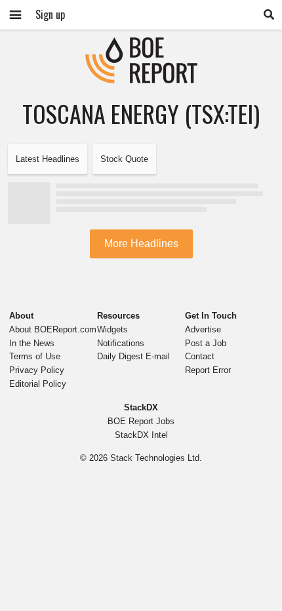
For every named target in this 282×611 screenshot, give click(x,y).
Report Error (208, 370)
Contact (199, 356)
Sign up (50, 14)
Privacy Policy (36, 370)
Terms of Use (34, 356)
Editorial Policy (37, 384)
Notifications (120, 343)
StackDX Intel (141, 435)
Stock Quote (124, 159)
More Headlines (141, 243)
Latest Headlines (47, 159)
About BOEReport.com (52, 329)
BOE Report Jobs (141, 421)
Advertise (203, 329)
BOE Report (141, 45)
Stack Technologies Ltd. (156, 458)
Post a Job (205, 343)
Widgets (112, 329)
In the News (31, 343)
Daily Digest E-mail (133, 356)
